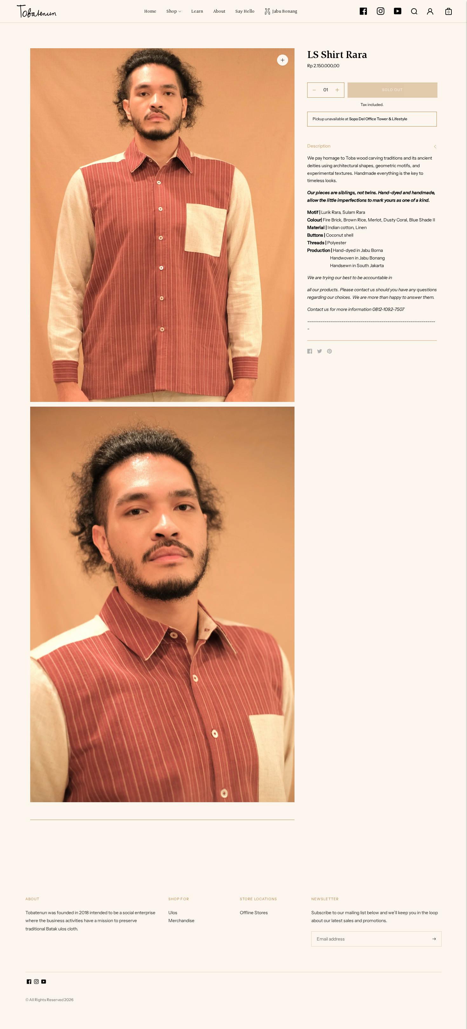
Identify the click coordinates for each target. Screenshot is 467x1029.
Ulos (172, 912)
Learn (197, 11)
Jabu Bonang (283, 11)
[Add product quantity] (314, 90)
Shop (171, 11)
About (219, 11)
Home (150, 11)
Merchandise (181, 920)
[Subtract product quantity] (337, 90)
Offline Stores (254, 912)
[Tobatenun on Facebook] (363, 13)
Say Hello (244, 11)
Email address (330, 931)
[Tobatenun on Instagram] (380, 13)
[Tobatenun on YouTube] (398, 13)
